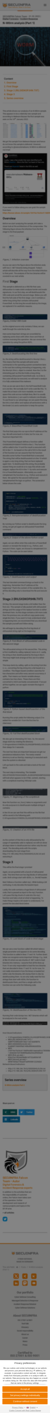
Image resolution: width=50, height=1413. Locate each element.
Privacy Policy (17, 1408)
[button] (25, 1401)
